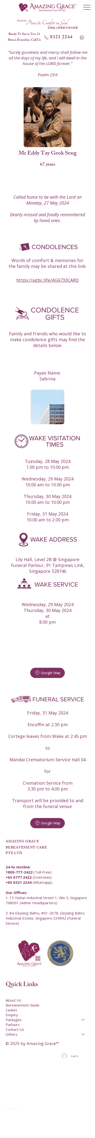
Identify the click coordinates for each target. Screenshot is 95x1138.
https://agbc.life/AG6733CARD (47, 280)
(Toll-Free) (28, 872)
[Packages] (83, 1019)
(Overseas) (29, 877)
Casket (11, 1009)
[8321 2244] (82, 37)
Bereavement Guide (22, 1005)
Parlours (13, 1024)
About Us (13, 1000)
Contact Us (15, 1029)
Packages (14, 1019)
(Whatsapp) (29, 882)
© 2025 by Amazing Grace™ (32, 1043)
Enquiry (12, 1014)
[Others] (83, 1034)
